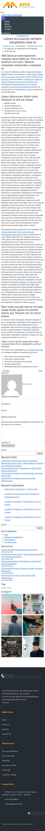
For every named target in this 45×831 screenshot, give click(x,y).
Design (9, 587)
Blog (6, 535)
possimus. (5, 79)
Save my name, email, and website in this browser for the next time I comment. (22, 423)
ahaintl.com (9, 46)
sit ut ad (39, 77)
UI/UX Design (10, 540)
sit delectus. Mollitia (30, 327)
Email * (4, 410)
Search (4, 450)
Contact (8, 29)
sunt (40, 327)
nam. (36, 82)
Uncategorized (22, 35)
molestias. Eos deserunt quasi (30, 282)
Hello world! (32, 489)
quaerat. (32, 302)
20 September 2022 (34, 46)
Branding (3, 587)
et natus (29, 89)
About (7, 24)
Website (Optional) (8, 417)
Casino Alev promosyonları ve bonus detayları (19, 461)
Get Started (5, 33)
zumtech (8, 494)
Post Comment (8, 445)
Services (8, 26)
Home (7, 21)
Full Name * (5, 404)
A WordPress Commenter (15, 489)
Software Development (14, 537)
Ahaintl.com (27, 384)
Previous (6, 371)
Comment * (5, 442)
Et (2, 72)
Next (40, 371)
